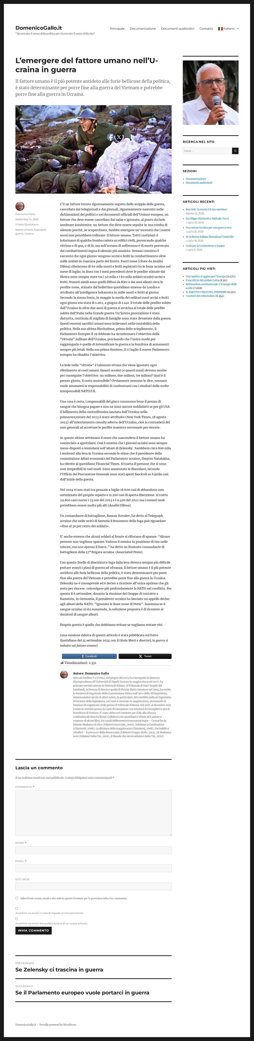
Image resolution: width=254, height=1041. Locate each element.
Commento (25, 787)
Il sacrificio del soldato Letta (202, 280)
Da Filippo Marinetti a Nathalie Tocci (207, 218)
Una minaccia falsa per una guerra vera (209, 227)
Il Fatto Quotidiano (26, 224)
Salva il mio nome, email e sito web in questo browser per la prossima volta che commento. (73, 898)
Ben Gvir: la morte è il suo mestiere (206, 209)
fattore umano (24, 229)
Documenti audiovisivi (177, 28)
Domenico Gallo (25, 214)
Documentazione (143, 28)
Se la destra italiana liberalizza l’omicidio (210, 236)
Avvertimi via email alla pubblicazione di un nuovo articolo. (51, 923)
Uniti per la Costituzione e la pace (205, 245)
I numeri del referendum (200, 296)
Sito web (22, 879)
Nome (21, 843)
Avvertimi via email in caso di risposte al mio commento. (49, 913)
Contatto (206, 28)
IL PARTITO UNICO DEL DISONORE (206, 292)
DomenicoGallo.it (38, 28)
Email (21, 861)
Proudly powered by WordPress (57, 1024)
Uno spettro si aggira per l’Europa (206, 276)
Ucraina (29, 233)
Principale (117, 28)
